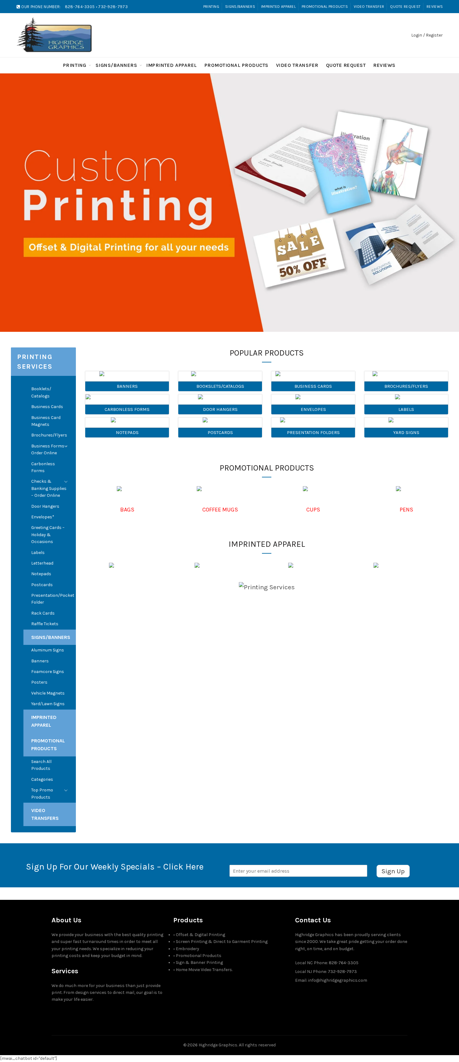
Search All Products (41, 765)
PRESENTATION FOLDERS (313, 432)
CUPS (313, 509)
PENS (406, 509)
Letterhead (42, 563)
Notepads (41, 573)
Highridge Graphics (218, 1045)
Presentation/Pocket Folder (52, 599)
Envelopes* (42, 517)
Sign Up (393, 871)
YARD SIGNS (406, 432)
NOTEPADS (127, 432)
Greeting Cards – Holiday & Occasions (48, 534)
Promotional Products (325, 6)
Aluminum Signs (47, 650)
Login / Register (427, 35)
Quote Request (405, 6)
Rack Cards (43, 613)
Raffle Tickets (44, 623)
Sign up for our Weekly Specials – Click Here (115, 866)
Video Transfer (369, 6)
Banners (40, 661)
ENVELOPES (313, 409)
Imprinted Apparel (278, 6)
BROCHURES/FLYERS (406, 386)
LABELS (406, 409)
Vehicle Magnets (48, 693)
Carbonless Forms (43, 467)
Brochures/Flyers (49, 435)
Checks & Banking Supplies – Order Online (49, 488)
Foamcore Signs (47, 671)
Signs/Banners (240, 6)
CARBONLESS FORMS (127, 409)
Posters (39, 682)
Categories (42, 779)
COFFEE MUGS (220, 509)
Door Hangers (45, 506)
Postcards (42, 584)
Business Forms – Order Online (49, 449)
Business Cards (47, 406)
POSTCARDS (220, 432)
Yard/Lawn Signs (48, 703)
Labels (38, 552)
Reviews (435, 6)
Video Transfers (45, 814)
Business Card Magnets (46, 421)
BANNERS (127, 386)
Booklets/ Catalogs (41, 392)
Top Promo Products (42, 793)
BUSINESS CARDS (313, 386)
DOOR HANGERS (220, 409)
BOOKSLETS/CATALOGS (220, 386)
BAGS (127, 509)
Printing (211, 6)
